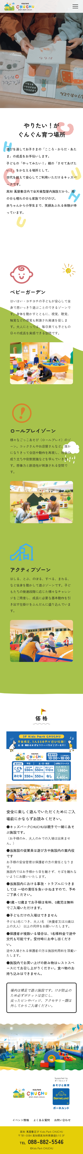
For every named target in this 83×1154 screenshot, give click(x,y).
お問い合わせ (62, 1120)
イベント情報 (20, 1120)
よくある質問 (41, 1120)
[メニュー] (75, 6)
